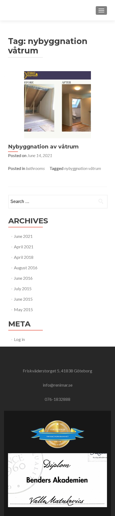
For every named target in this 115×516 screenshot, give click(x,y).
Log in (19, 339)
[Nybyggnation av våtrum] (57, 104)
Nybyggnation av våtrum (43, 146)
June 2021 (23, 236)
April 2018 (23, 257)
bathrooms (35, 168)
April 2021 (23, 246)
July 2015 (23, 288)
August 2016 (25, 267)
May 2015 (23, 309)
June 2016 (23, 278)
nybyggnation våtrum (82, 168)
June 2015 (23, 298)
